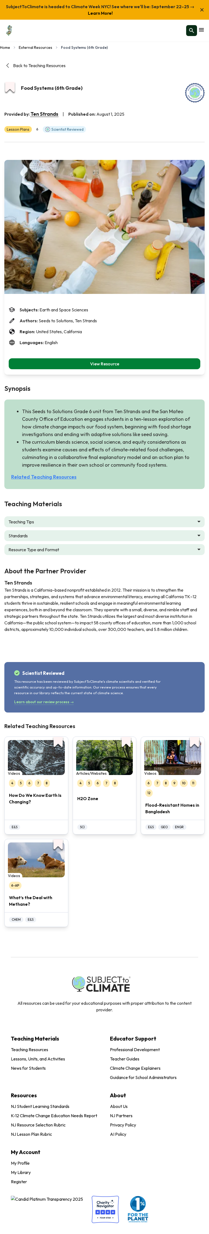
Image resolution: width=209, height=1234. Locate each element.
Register (19, 1181)
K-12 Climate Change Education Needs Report (54, 1115)
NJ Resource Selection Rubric (38, 1125)
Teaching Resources (29, 1049)
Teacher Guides (124, 1059)
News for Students (28, 1068)
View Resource (104, 363)
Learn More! (100, 13)
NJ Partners (121, 1115)
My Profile (20, 1163)
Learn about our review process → (44, 702)
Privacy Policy (123, 1125)
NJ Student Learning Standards (40, 1106)
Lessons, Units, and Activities (38, 1059)
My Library (21, 1172)
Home (5, 47)
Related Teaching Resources (43, 477)
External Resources (35, 47)
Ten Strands (44, 114)
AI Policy (118, 1134)
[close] (202, 10)
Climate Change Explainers (135, 1068)
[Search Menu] (191, 30)
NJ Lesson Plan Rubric (31, 1134)
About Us (119, 1106)
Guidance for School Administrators (143, 1077)
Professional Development (135, 1049)
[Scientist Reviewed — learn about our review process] (195, 93)
